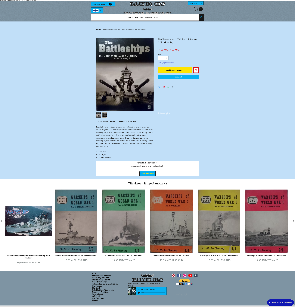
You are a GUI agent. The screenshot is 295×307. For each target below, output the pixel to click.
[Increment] (166, 58)
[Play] (139, 292)
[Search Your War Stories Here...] (201, 17)
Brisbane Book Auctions (101, 276)
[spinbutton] (163, 58)
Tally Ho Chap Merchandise (103, 290)
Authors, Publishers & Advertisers (105, 284)
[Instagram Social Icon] (184, 275)
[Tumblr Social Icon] (196, 275)
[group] (147, 227)
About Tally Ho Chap (100, 278)
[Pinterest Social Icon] (173, 275)
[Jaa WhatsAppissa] (168, 87)
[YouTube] (190, 275)
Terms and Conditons (100, 292)
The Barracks (97, 286)
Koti (98, 29)
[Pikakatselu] (28, 221)
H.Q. (94, 274)
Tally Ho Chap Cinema (101, 280)
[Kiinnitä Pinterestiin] (163, 87)
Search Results (97, 294)
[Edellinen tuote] (1, 220)
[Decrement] (159, 58)
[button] (196, 3)
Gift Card (96, 296)
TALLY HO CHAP (147, 4)
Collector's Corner (99, 282)
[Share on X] (172, 87)
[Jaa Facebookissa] (159, 87)
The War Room (98, 298)
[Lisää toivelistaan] (196, 70)
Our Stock (96, 288)
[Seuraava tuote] (293, 220)
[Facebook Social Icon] (179, 275)
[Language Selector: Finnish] (97, 10)
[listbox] (196, 3)
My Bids (95, 301)
